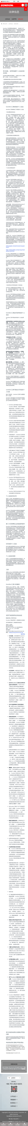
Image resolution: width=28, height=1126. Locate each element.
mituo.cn (23, 1121)
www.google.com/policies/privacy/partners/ (15, 246)
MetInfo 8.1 (11, 1121)
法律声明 (14, 19)
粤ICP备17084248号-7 (14, 1119)
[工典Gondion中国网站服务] (7, 5)
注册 (18, 1)
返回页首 (23, 634)
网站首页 (5, 23)
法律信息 (7, 19)
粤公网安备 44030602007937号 (14, 1116)
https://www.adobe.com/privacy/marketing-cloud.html (15, 250)
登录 (14, 1)
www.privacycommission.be (16, 632)
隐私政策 (20, 19)
